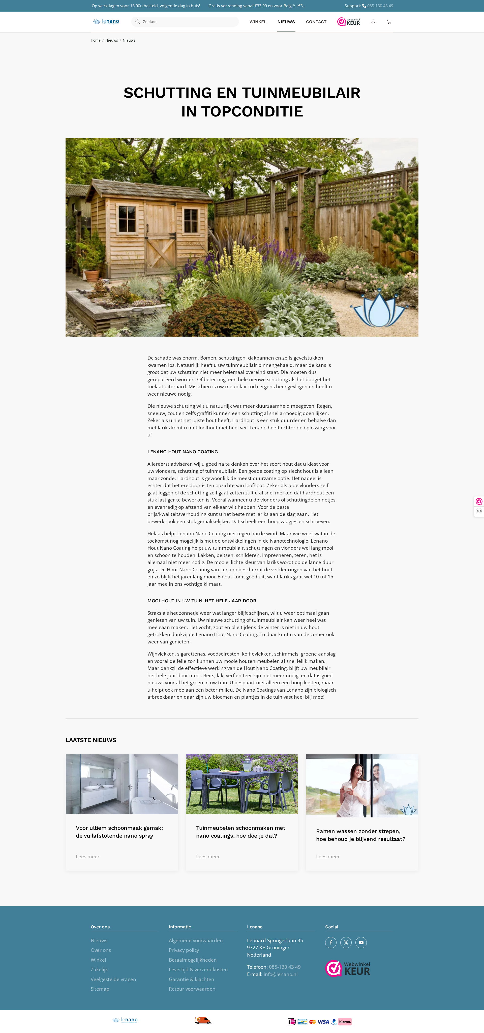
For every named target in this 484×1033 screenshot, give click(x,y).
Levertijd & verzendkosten (198, 969)
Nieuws (286, 21)
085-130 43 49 (380, 6)
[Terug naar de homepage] (106, 22)
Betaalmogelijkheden (193, 960)
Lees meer (88, 856)
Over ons (101, 950)
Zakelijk (99, 969)
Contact (316, 21)
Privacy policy (184, 950)
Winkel (258, 21)
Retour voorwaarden (192, 989)
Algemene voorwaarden (196, 940)
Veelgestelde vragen (113, 979)
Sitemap (100, 989)
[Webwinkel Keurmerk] (348, 21)
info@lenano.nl (281, 974)
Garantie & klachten (191, 979)
